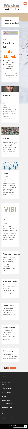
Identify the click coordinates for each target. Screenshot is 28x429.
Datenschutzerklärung (7, 416)
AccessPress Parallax (19, 427)
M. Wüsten (6, 95)
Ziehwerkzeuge (8, 351)
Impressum (4, 418)
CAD (4, 220)
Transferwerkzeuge (10, 281)
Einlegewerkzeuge (9, 327)
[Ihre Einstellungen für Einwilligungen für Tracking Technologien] (25, 426)
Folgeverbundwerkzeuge (11, 254)
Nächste (13, 368)
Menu (25, 3)
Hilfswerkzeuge (8, 305)
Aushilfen (6, 139)
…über (3, 412)
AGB (2, 414)
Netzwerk (6, 173)
